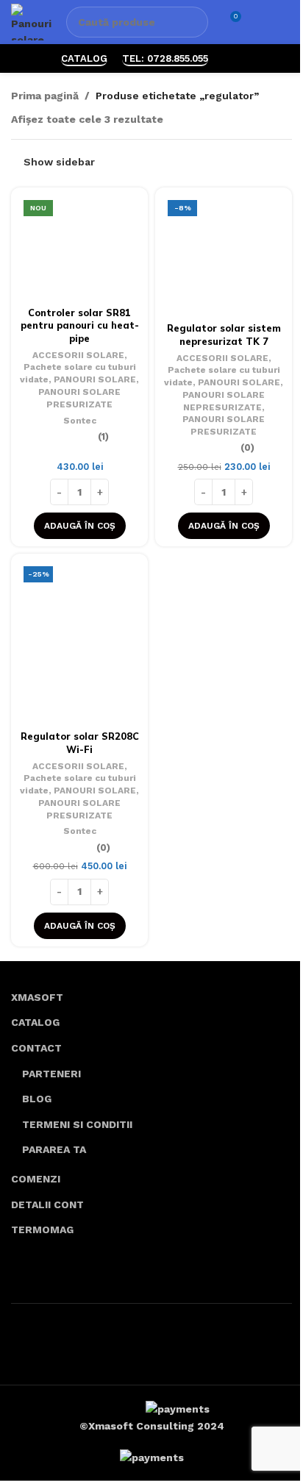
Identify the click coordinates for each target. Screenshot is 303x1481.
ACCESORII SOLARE (78, 355)
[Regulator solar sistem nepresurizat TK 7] (224, 256)
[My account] (259, 22)
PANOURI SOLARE (95, 379)
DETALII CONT (47, 1204)
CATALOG (84, 58)
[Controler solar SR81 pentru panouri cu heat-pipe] (79, 248)
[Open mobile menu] (286, 22)
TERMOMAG (42, 1229)
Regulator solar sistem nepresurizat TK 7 (224, 334)
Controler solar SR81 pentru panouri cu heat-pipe (80, 325)
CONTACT (36, 1048)
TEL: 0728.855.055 (165, 58)
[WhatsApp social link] (232, 58)
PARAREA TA (54, 1149)
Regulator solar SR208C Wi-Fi (80, 742)
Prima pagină (45, 95)
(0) (247, 448)
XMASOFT (37, 997)
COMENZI (35, 1179)
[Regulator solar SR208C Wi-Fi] (79, 642)
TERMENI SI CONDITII (77, 1124)
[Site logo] (31, 21)
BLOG (36, 1098)
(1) (103, 437)
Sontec (79, 420)
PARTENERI (51, 1073)
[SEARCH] (192, 22)
